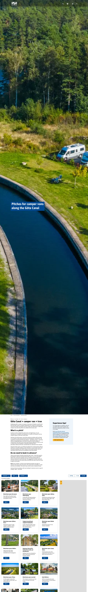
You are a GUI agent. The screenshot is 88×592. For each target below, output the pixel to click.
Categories (5, 475)
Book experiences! (58, 439)
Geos (14, 475)
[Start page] (14, 4)
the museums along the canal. (59, 436)
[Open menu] (76, 4)
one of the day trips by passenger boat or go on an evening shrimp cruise (61, 432)
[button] (61, 482)
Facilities (22, 475)
